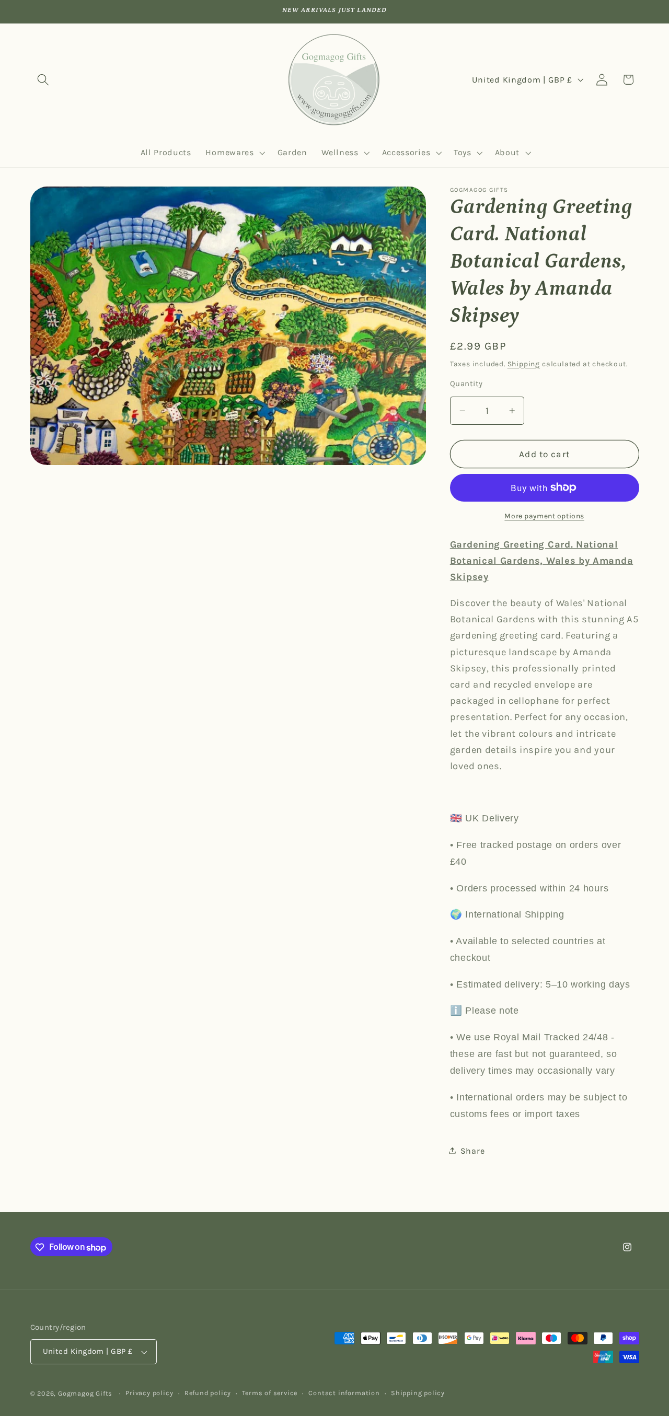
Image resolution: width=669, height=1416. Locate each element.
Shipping (523, 363)
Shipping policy (418, 1393)
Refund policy (207, 1393)
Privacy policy (149, 1393)
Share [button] (472, 1150)
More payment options (544, 516)
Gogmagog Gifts (85, 1394)
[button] (43, 79)
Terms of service (269, 1393)
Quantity (466, 383)
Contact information (343, 1393)
